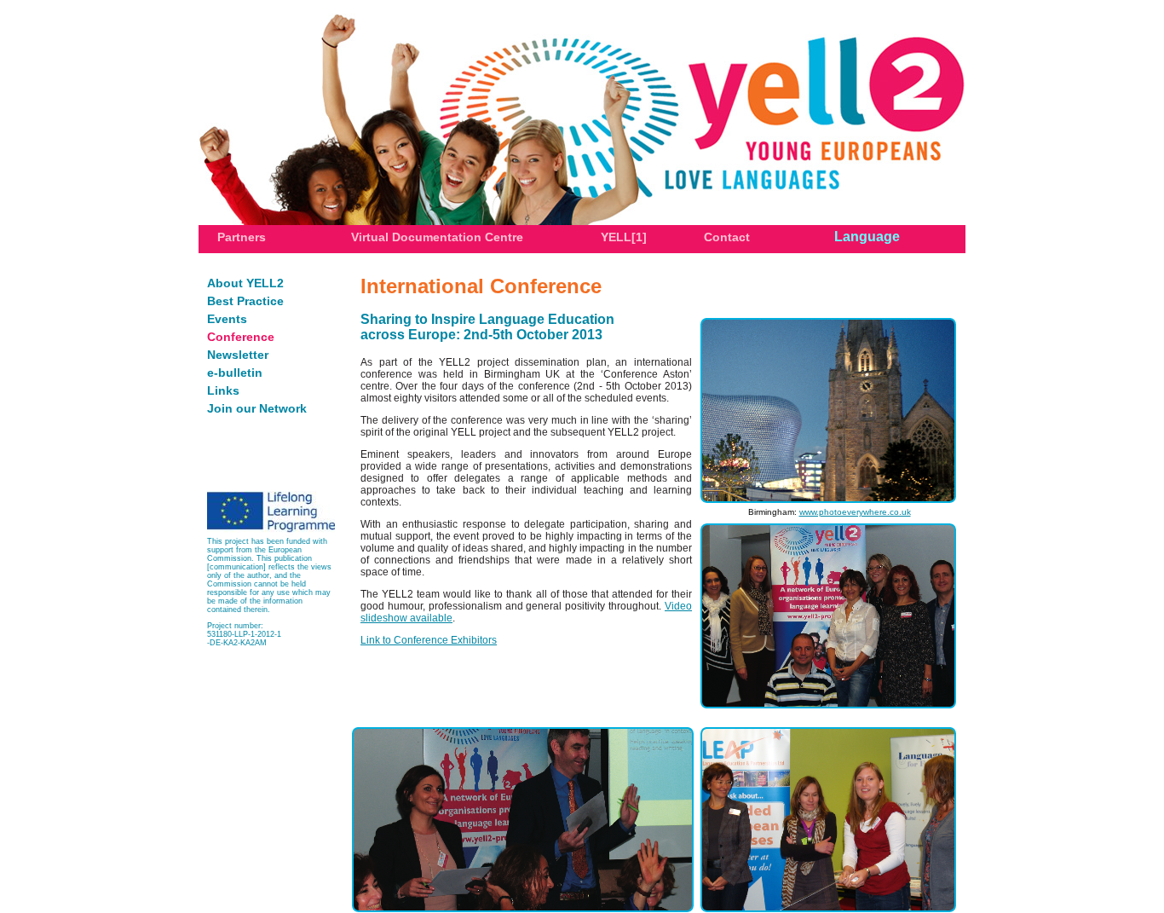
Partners (241, 237)
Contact (727, 237)
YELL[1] (624, 237)
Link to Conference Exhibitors (428, 640)
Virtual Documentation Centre (437, 237)
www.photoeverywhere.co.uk (855, 512)
